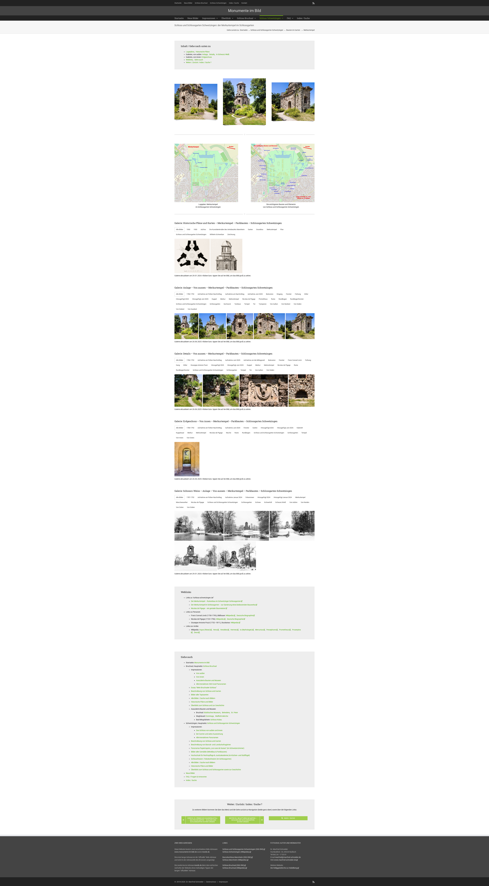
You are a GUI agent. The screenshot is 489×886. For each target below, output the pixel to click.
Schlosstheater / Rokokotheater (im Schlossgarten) (211, 759)
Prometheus (284, 630)
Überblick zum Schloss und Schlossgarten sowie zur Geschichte (216, 770)
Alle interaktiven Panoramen (207, 737)
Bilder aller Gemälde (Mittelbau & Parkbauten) (209, 752)
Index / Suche (191, 780)
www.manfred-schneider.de (285, 860)
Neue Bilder (190, 773)
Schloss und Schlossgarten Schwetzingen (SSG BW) (242, 849)
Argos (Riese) (204, 630)
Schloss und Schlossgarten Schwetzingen (223, 723)
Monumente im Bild (201, 663)
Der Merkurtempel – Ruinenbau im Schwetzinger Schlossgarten (216, 601)
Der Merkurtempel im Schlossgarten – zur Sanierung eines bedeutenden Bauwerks (223, 605)
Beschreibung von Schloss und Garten (206, 691)
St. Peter (234, 713)
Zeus (196, 632)
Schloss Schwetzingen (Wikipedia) (235, 852)
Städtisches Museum (212, 713)
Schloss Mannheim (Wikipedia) (234, 860)
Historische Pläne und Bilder (202, 702)
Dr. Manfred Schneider (194, 882)
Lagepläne (190, 52)
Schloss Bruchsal (210, 666)
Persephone (271, 630)
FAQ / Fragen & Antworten (196, 777)
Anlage (205, 54)
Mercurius (259, 630)
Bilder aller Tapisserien (199, 695)
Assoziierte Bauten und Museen (208, 680)
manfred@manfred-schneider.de (288, 857)
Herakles (223, 630)
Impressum (223, 882)
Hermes (233, 630)
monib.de (205, 852)
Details (212, 54)
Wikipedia (229, 615)
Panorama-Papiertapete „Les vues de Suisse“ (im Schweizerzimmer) (217, 748)
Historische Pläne (202, 52)
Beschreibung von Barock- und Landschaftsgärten (211, 745)
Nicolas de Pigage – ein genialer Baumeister (208, 608)
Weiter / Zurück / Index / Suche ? (198, 62)
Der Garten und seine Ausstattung (209, 734)
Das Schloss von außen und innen (209, 730)
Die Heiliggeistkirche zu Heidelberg (283, 868)
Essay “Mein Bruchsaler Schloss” (204, 688)
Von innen (200, 677)
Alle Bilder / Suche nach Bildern (203, 698)
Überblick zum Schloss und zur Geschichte (207, 705)
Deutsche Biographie (245, 615)
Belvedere (226, 713)
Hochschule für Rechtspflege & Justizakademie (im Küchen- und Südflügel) (220, 755)
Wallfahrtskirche (221, 716)
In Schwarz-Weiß (222, 54)
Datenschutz (211, 882)
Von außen (200, 673)
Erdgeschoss (207, 57)
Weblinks (189, 60)
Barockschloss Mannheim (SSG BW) (236, 857)
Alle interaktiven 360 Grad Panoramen (211, 684)
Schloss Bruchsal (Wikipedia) (233, 868)
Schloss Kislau (216, 720)
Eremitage (210, 716)
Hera (215, 630)
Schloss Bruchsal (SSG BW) (233, 865)
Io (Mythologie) (246, 630)
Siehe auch (198, 60)
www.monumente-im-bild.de (185, 852)
